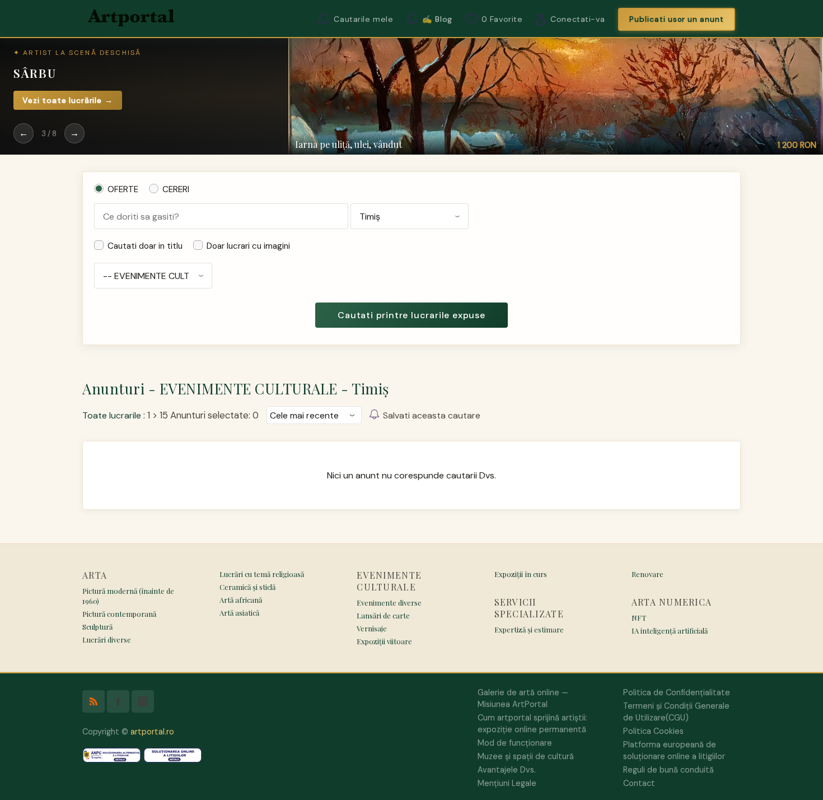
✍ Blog (437, 19)
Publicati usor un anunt (676, 19)
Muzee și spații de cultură (526, 756)
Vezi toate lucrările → (67, 100)
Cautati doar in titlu (145, 246)
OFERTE (122, 189)
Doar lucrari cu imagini (248, 246)
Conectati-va (577, 19)
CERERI (175, 189)
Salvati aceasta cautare (431, 415)
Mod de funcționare (515, 743)
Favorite (502, 19)
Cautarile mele (363, 19)
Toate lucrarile (111, 415)
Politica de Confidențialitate (676, 692)
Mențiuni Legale (507, 783)
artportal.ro (152, 732)
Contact (639, 783)
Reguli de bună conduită (668, 770)
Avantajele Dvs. (507, 770)
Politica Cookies (653, 731)
